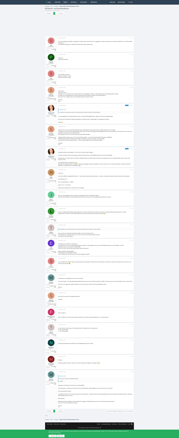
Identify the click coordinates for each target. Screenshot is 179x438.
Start (129, 424)
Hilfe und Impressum (122, 424)
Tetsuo (51, 232)
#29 (132, 192)
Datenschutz (114, 424)
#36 (132, 309)
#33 (132, 258)
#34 (132, 274)
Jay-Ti (51, 199)
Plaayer (51, 62)
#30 (132, 208)
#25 (132, 105)
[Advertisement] (89, 26)
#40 (132, 371)
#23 (132, 70)
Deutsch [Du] (63, 424)
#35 (132, 292)
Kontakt (98, 424)
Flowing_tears (51, 316)
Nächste (61, 13)
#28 (132, 169)
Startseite (58, 2)
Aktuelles (73, 2)
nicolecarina (48, 10)
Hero (51, 177)
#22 (132, 54)
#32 (132, 240)
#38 (132, 340)
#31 (132, 225)
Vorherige (49, 13)
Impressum (94, 2)
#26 (132, 126)
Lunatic (51, 216)
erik (51, 247)
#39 (132, 356)
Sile (51, 45)
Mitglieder (83, 2)
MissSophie (51, 363)
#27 (132, 148)
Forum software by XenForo (89, 427)
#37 (132, 324)
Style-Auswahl (50, 424)
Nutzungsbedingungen (106, 424)
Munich (51, 282)
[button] (68, 2)
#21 (132, 38)
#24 (132, 87)
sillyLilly (51, 94)
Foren (65, 2)
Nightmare (51, 347)
